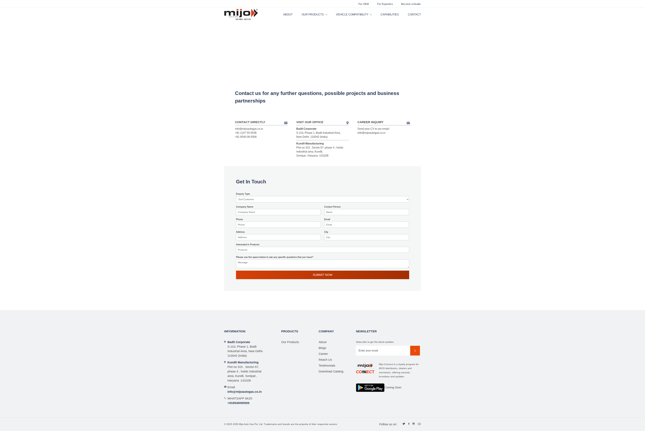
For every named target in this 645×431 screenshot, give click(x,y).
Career (323, 354)
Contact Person (332, 206)
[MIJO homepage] (241, 14)
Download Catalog (331, 371)
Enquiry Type (243, 193)
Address (240, 232)
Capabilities (390, 14)
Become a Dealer (411, 4)
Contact (414, 14)
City (326, 232)
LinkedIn (404, 424)
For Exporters (385, 4)
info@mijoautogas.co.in (249, 128)
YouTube (419, 424)
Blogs (322, 348)
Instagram (413, 424)
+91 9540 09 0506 (246, 136)
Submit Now (322, 274)
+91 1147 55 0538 (245, 132)
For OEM (363, 4)
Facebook (409, 424)
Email (327, 219)
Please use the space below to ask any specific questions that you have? (274, 257)
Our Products (313, 14)
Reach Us (325, 359)
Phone (239, 219)
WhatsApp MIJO (239, 401)
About (288, 14)
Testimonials (327, 365)
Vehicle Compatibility (352, 14)
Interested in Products (247, 244)
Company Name (244, 206)
